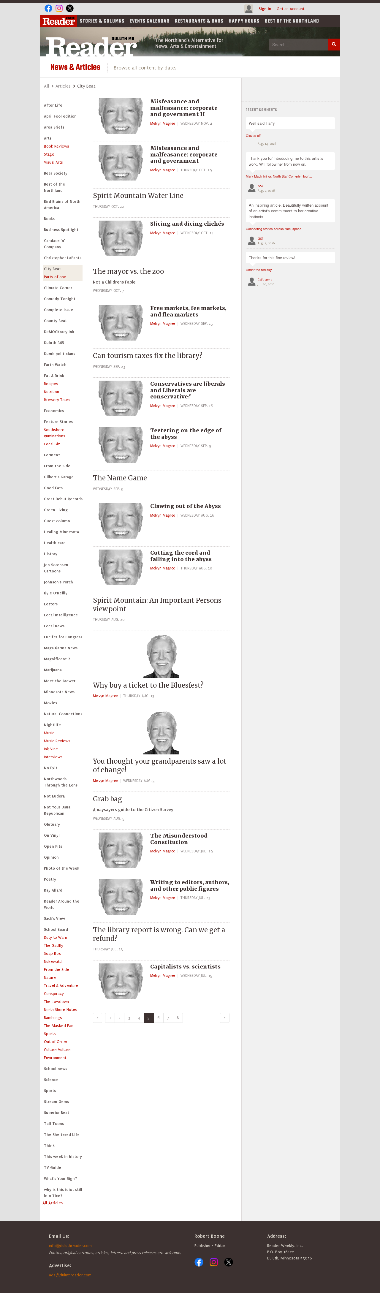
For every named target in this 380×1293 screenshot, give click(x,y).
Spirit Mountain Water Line (138, 196)
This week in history (63, 1156)
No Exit (50, 768)
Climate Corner (58, 288)
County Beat (55, 321)
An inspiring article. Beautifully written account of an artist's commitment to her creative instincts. (288, 210)
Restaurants (199, 21)
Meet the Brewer (59, 681)
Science (51, 1079)
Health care (55, 543)
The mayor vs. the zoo (128, 271)
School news (55, 1068)
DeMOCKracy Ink (59, 332)
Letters (51, 604)
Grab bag (107, 799)
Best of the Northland (54, 187)
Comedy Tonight (59, 299)
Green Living (56, 510)
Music (49, 733)
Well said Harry (262, 123)
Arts (47, 138)
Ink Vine (51, 749)
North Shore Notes (60, 1009)
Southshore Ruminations (54, 433)
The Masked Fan (58, 1025)
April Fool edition (60, 116)
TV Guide (52, 1167)
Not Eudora (54, 796)
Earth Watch (55, 365)
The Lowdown (56, 1001)
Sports (50, 1033)
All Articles (52, 1203)
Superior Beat (56, 1112)
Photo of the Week (61, 868)
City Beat (52, 269)
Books (49, 218)
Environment (55, 1057)
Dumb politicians (59, 354)
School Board (56, 929)
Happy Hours (244, 21)
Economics (54, 411)
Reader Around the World (61, 904)
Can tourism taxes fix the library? (147, 356)
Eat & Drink (54, 376)
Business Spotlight (61, 229)
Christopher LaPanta (63, 258)
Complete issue (58, 310)
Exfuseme (265, 280)
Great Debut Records (63, 499)
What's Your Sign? (60, 1178)
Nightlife (52, 725)
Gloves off (253, 135)
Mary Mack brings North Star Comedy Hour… (279, 176)
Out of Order (55, 1041)
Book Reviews (56, 146)
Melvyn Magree (162, 123)
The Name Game (120, 478)
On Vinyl (52, 835)
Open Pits (53, 846)
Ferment (52, 455)
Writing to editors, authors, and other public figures (189, 885)
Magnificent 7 (57, 659)
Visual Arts (53, 162)
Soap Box (52, 953)
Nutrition (51, 392)
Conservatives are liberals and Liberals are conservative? (187, 390)
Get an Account (290, 9)
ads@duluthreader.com (70, 1275)
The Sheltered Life (62, 1134)
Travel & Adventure (61, 985)
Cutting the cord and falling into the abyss (181, 556)
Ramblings (53, 1017)
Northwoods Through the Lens (60, 782)
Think (49, 1145)
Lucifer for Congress (63, 637)
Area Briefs (54, 127)
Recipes (51, 384)
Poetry (50, 879)
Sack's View (54, 918)
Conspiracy (54, 993)
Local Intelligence (61, 615)
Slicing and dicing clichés (187, 223)
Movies (50, 703)
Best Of (292, 21)
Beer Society (55, 173)
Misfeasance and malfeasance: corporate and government (184, 154)
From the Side (57, 466)
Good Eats (53, 488)
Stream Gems (56, 1101)
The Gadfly (53, 945)
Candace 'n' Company (54, 243)
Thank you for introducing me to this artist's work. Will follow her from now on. (286, 161)
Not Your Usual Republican (58, 810)
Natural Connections (63, 714)
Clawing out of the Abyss (185, 506)
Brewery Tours (57, 400)
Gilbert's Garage (59, 477)
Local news (54, 626)
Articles (63, 86)
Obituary (52, 824)
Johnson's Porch (58, 582)
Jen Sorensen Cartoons (56, 568)
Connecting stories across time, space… (275, 228)
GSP (260, 186)
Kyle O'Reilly (55, 593)
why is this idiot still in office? (63, 1192)
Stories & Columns (102, 21)
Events (150, 21)
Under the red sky (259, 269)
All (46, 86)
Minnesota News (59, 692)
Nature (50, 977)
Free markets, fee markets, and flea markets (188, 311)
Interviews (53, 757)
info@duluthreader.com (70, 1245)
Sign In (265, 9)
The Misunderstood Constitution (179, 839)
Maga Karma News (60, 648)
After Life (53, 105)
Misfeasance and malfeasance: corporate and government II (184, 108)
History (50, 554)
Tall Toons (54, 1123)
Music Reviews (57, 741)
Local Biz (52, 444)
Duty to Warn (55, 937)
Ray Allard (53, 890)
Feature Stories (58, 422)
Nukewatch (54, 961)
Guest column (57, 521)
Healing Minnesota (61, 532)
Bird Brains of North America (62, 204)
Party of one (55, 277)
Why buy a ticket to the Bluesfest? (148, 685)
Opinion (51, 857)
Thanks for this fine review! (272, 257)
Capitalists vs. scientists (185, 966)
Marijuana (53, 670)
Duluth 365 (54, 343)
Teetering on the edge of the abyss (185, 433)
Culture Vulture (57, 1049)
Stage (49, 154)
